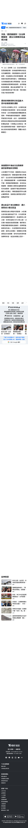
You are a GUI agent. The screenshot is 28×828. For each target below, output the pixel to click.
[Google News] (21, 757)
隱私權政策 (4, 776)
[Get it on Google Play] (19, 816)
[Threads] (12, 757)
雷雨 (18, 303)
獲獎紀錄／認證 (5, 810)
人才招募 (3, 795)
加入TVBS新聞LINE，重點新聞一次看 (14, 339)
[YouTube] (18, 757)
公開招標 (3, 804)
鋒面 (3, 303)
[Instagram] (15, 757)
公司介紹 (3, 791)
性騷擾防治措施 (5, 778)
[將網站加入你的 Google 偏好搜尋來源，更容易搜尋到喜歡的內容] (14, 342)
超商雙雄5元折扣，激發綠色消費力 (14, 318)
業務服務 (3, 806)
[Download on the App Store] (9, 816)
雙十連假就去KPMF (14, 310)
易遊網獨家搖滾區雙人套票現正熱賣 (14, 311)
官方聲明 (3, 808)
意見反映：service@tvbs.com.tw (14, 751)
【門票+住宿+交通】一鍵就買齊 (14, 313)
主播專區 (3, 797)
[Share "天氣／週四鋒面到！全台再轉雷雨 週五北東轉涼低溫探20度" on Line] (22, 23)
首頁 (2, 31)
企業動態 (3, 793)
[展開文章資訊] (25, 43)
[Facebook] (6, 757)
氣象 (13, 303)
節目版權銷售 (4, 801)
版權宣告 (3, 783)
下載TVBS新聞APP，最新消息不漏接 (14, 337)
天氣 (8, 303)
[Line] (9, 757)
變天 (23, 303)
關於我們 (3, 766)
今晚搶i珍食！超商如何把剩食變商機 (14, 320)
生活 (6, 31)
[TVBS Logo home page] (6, 23)
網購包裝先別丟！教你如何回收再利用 (14, 322)
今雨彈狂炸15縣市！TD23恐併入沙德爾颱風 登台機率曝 (16, 27)
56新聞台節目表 (5, 768)
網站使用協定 (4, 780)
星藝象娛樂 (4, 799)
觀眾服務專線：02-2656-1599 (14, 753)
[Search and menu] (25, 23)
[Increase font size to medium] (19, 23)
